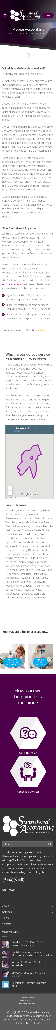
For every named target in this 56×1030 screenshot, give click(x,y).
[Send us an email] (10, 880)
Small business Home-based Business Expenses (27, 943)
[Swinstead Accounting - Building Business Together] (25, 15)
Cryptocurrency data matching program (28, 974)
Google (30, 330)
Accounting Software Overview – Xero (30, 984)
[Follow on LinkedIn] (21, 880)
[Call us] (16, 880)
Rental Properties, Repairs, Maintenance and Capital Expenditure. (32, 954)
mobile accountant (12, 284)
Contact (6, 923)
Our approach (26, 33)
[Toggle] (52, 906)
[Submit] (50, 844)
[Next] (51, 659)
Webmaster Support (27, 1000)
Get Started (41, 33)
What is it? (13, 33)
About (5, 905)
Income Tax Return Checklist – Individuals (29, 964)
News (5, 917)
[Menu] (5, 15)
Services (7, 911)
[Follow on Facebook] (5, 880)
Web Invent (32, 1003)
